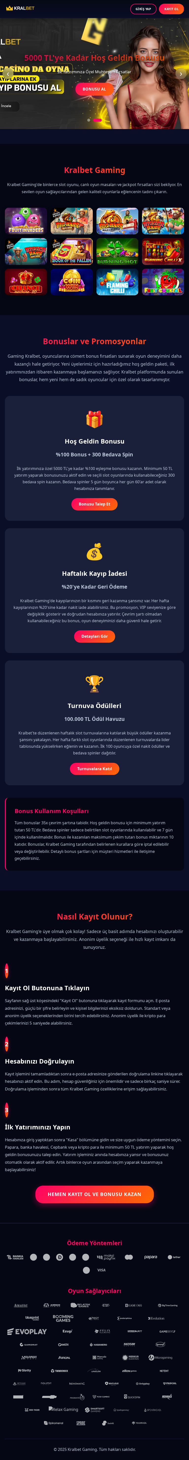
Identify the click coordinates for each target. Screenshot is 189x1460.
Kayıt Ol (171, 9)
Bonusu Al (94, 89)
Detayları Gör (94, 636)
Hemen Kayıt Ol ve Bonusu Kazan (95, 1194)
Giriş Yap (143, 9)
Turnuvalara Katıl (94, 768)
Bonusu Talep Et (94, 504)
